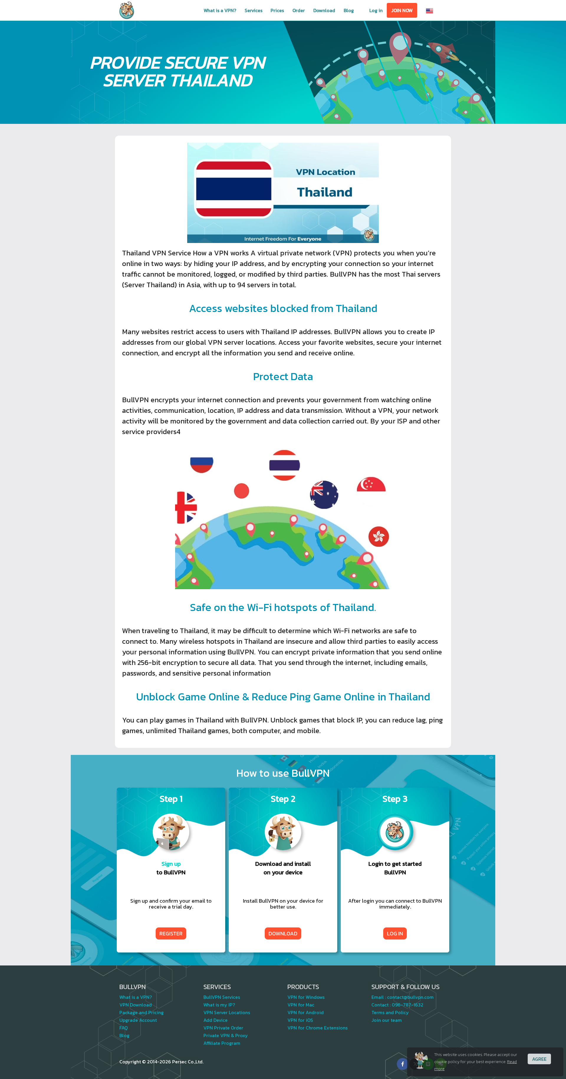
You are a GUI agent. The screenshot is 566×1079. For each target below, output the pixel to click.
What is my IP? (219, 1004)
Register (170, 933)
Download (324, 10)
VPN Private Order (223, 1027)
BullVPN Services (221, 997)
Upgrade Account (138, 1020)
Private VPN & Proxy (225, 1035)
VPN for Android (305, 1012)
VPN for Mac (300, 1004)
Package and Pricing (141, 1012)
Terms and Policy (390, 1012)
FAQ (123, 1027)
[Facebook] (403, 1063)
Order (298, 10)
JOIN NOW (402, 10)
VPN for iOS (300, 1020)
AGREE (539, 1058)
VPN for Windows (306, 997)
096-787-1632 (407, 1004)
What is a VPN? (220, 10)
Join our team (386, 1020)
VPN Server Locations (226, 1012)
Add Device (215, 1020)
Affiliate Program (221, 1043)
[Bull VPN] (126, 10)
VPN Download (135, 1004)
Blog (349, 10)
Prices (277, 10)
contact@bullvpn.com (410, 997)
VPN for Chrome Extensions (317, 1027)
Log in (376, 10)
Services (253, 10)
